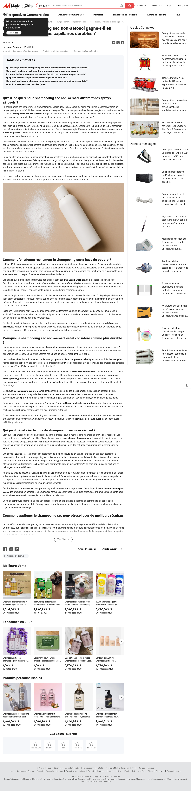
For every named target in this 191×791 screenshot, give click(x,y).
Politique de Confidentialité (93, 768)
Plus (178, 14)
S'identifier (141, 5)
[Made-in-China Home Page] (18, 6)
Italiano (82, 771)
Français (59, 771)
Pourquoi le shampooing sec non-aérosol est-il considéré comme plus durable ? (46, 74)
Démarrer (98, 14)
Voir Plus (14, 32)
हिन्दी (133, 771)
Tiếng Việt (160, 771)
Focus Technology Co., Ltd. (94, 776)
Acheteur (156, 5)
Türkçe (150, 771)
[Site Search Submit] (130, 6)
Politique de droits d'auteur (15, 555)
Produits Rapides (138, 768)
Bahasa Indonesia (174, 771)
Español (40, 771)
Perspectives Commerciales (27, 15)
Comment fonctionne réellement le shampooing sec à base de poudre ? (42, 71)
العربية (111, 771)
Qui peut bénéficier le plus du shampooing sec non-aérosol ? (36, 77)
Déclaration (58, 768)
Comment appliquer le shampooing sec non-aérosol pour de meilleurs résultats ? (47, 81)
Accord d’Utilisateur (72, 768)
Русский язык (71, 771)
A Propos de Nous (44, 768)
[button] (121, 5)
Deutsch (91, 771)
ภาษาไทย (141, 771)
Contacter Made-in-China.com (117, 768)
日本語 (126, 771)
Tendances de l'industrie (125, 14)
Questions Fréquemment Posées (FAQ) (26, 84)
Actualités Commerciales (71, 14)
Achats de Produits (156, 14)
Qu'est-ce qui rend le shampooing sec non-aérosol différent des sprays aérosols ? (47, 67)
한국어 (118, 771)
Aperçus (151, 768)
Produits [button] (43, 5)
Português (50, 771)
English (31, 771)
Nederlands (101, 771)
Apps (169, 5)
